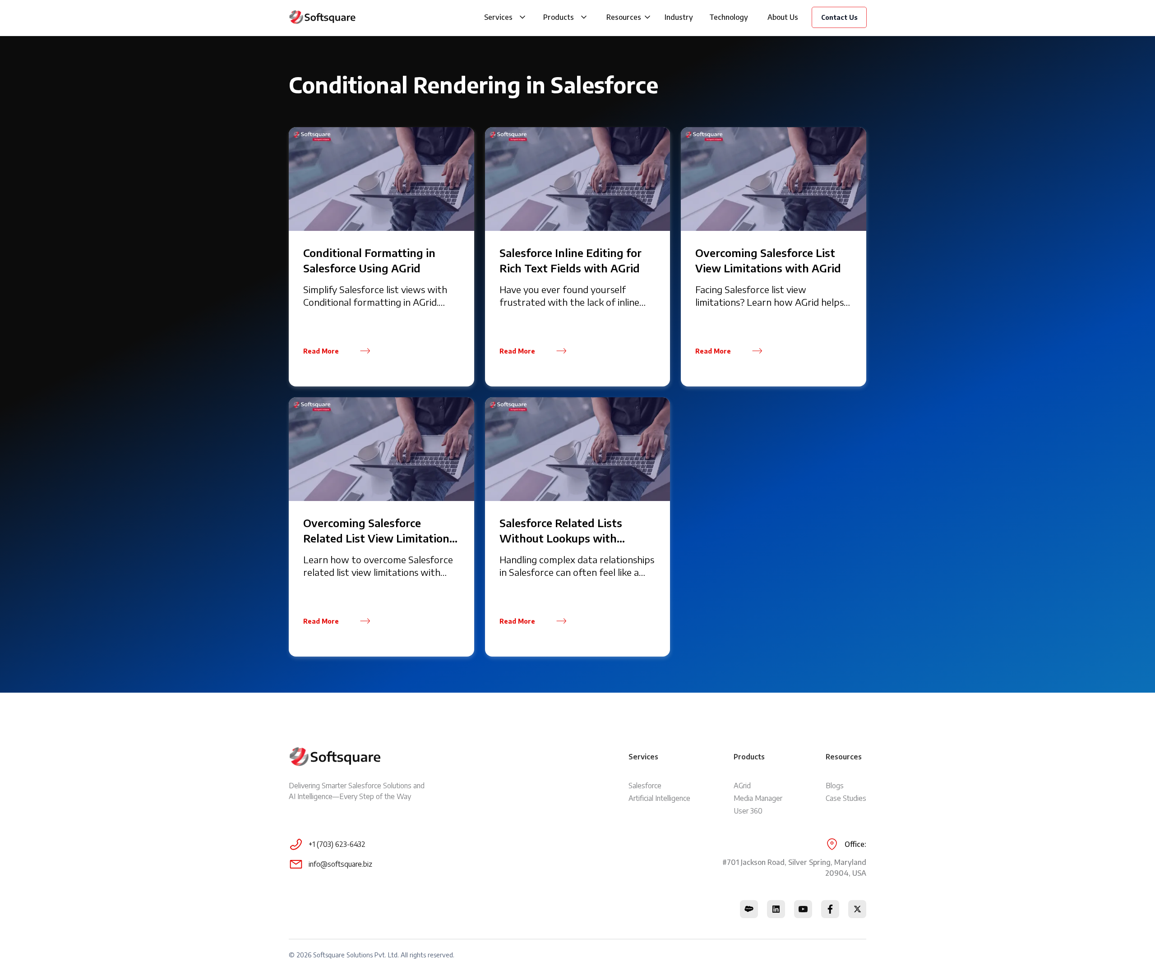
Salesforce (644, 785)
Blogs (835, 785)
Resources (623, 17)
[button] (522, 17)
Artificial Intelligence (659, 798)
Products (558, 17)
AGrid (742, 785)
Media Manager (758, 798)
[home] (322, 17)
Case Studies (846, 798)
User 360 (748, 810)
